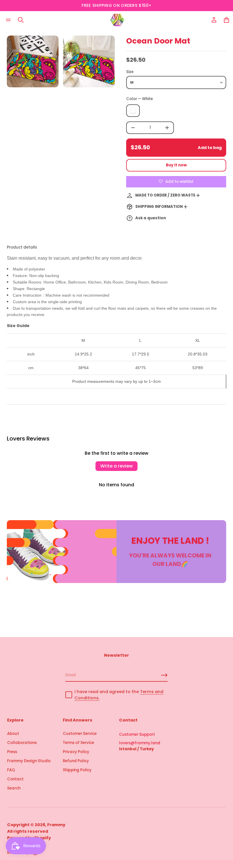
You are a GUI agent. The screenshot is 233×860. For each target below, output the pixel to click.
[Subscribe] (164, 675)
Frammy (56, 825)
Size (130, 72)
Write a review (116, 466)
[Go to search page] (20, 20)
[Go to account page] (214, 20)
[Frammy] (117, 20)
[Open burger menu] (8, 20)
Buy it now (176, 165)
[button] (20, 20)
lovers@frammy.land (139, 743)
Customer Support (137, 734)
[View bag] (226, 20)
